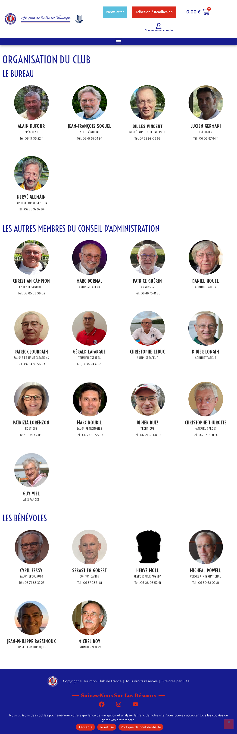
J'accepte (85, 727)
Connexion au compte (159, 30)
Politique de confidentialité (141, 727)
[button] (118, 41)
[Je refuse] (229, 724)
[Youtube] (135, 704)
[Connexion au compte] (159, 26)
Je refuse (107, 727)
